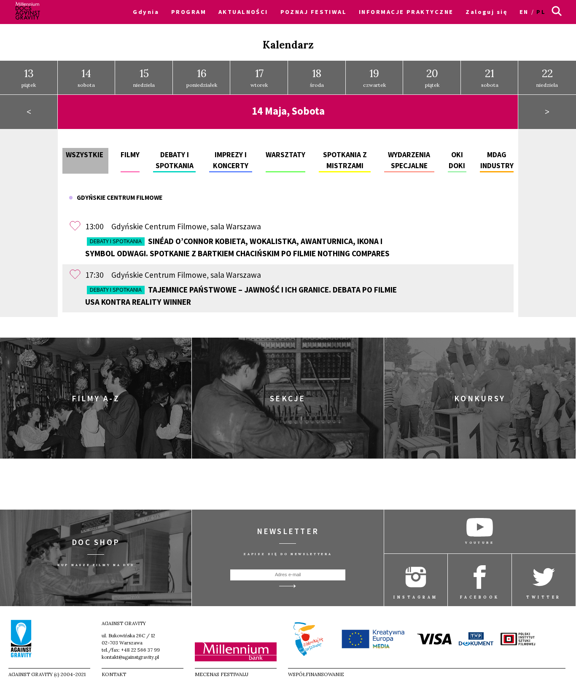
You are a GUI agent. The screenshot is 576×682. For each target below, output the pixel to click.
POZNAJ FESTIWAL (313, 12)
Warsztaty (285, 154)
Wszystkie (84, 154)
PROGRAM (188, 12)
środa (317, 77)
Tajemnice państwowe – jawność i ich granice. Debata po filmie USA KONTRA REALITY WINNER (241, 296)
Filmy (130, 154)
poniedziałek (201, 77)
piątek (29, 77)
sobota (86, 77)
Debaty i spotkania (116, 241)
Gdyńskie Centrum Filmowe (117, 197)
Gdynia (146, 12)
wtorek (259, 77)
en (524, 12)
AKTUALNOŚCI (243, 12)
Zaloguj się (486, 12)
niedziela (144, 77)
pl (541, 12)
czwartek (374, 77)
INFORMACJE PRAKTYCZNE (406, 12)
